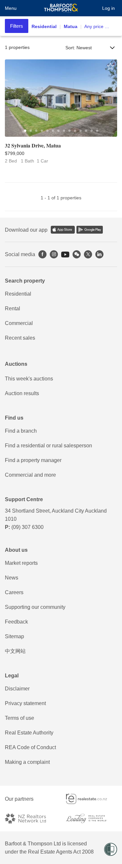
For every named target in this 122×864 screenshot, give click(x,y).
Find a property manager (33, 460)
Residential (18, 294)
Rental (12, 308)
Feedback (16, 622)
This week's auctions (29, 378)
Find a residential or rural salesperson (48, 445)
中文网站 (15, 651)
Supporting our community (35, 607)
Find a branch (21, 431)
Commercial (19, 323)
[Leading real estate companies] (91, 818)
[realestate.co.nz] (91, 799)
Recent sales (20, 338)
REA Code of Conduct (30, 747)
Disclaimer (17, 688)
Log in (108, 8)
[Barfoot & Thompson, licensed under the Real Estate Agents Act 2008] (61, 8)
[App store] (63, 230)
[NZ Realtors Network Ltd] (30, 818)
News (11, 577)
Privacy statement (25, 703)
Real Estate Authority (29, 732)
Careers (14, 592)
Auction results (22, 393)
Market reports (21, 563)
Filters (16, 26)
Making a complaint (27, 762)
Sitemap (14, 636)
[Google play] (89, 230)
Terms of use (19, 718)
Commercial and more (30, 475)
